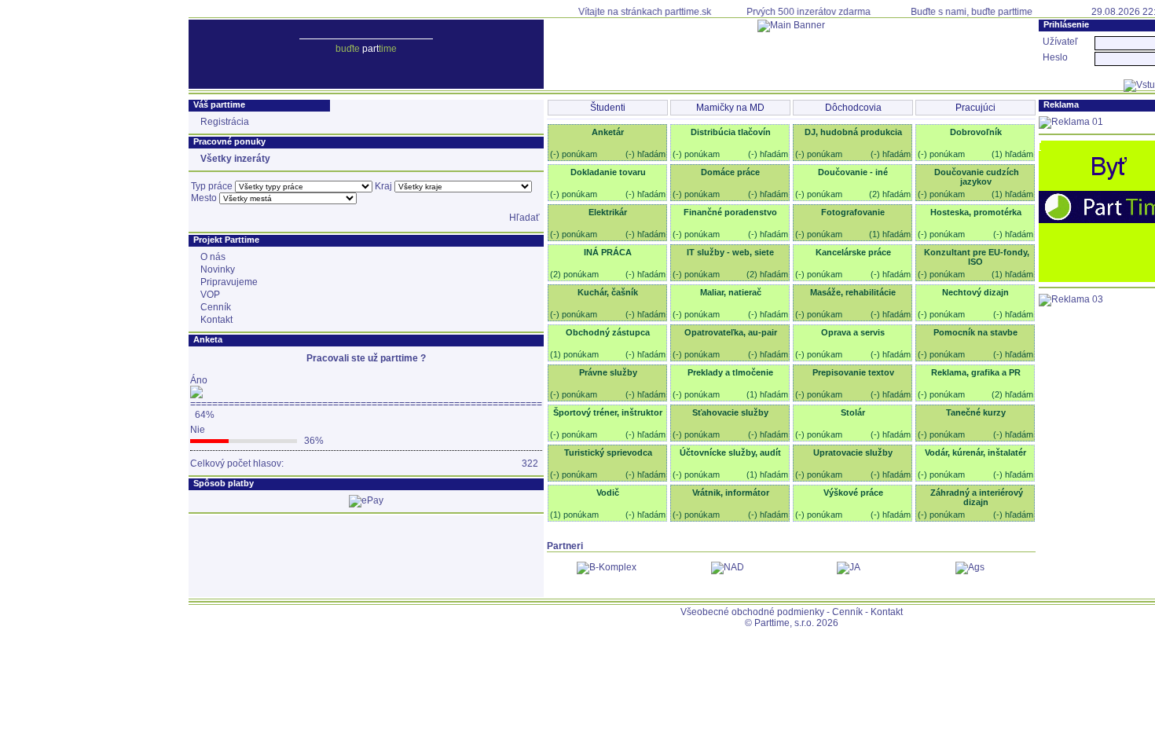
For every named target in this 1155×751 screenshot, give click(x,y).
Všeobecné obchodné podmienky (752, 611)
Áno (198, 380)
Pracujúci (975, 107)
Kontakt (887, 611)
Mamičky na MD (730, 107)
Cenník (847, 611)
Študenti (607, 107)
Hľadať (524, 217)
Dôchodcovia (853, 107)
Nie (197, 429)
